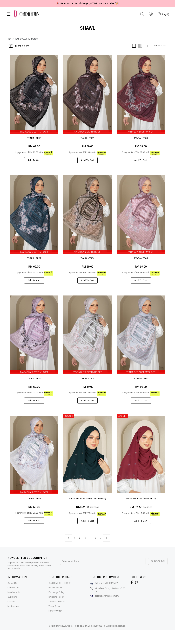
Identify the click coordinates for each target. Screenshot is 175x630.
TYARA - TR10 (34, 138)
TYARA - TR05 (141, 258)
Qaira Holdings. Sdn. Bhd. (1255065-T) (86, 626)
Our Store (12, 597)
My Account (13, 606)
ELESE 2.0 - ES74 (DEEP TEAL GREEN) (87, 498)
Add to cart (34, 160)
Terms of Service (57, 601)
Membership (14, 592)
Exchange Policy (56, 592)
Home (10, 39)
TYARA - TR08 (141, 138)
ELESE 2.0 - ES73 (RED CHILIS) (141, 498)
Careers (11, 601)
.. (100, 537)
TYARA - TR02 (141, 378)
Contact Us (13, 587)
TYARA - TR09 (87, 138)
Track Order (54, 606)
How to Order (55, 610)
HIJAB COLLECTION (23, 39)
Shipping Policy (56, 597)
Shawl (35, 39)
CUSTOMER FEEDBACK (60, 583)
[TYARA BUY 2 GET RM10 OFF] (34, 93)
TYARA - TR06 (87, 258)
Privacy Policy (55, 587)
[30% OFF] (87, 454)
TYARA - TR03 (87, 378)
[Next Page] (106, 537)
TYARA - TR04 (34, 378)
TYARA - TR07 (34, 258)
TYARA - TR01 (34, 498)
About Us (12, 583)
